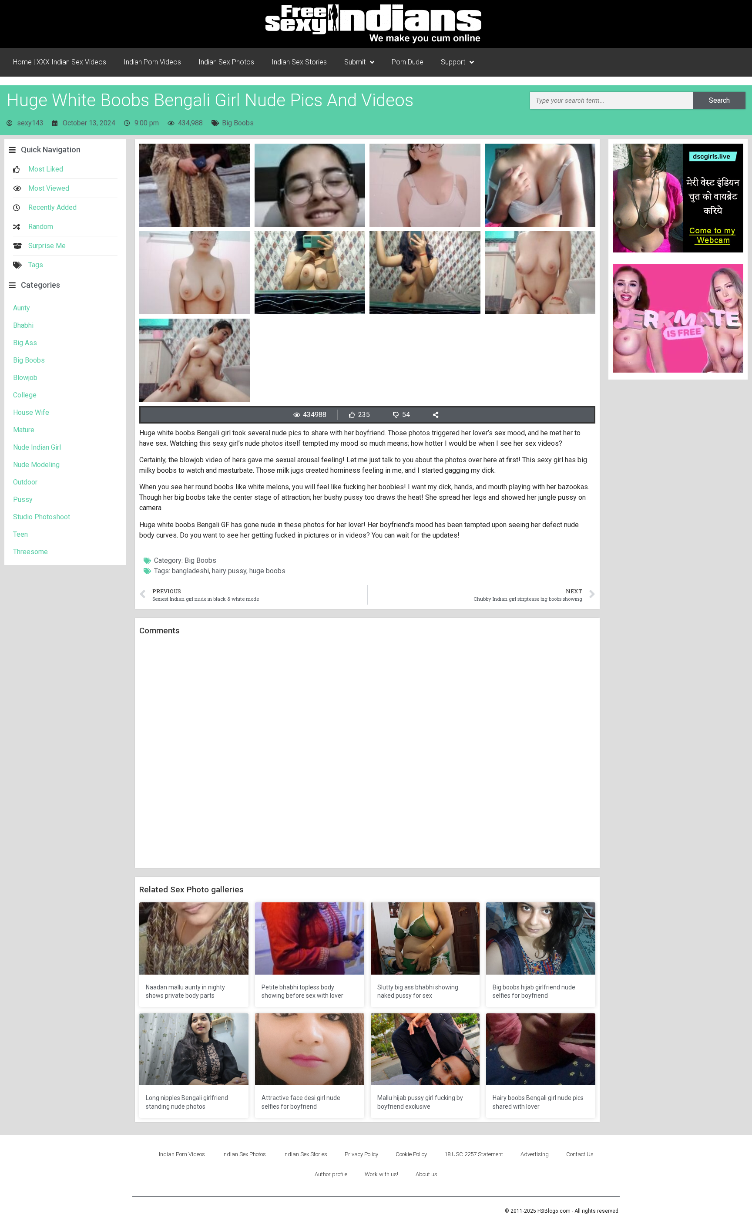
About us (426, 1174)
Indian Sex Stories (299, 62)
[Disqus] (367, 752)
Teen (20, 534)
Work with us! (381, 1174)
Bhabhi (23, 325)
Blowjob (25, 377)
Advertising (534, 1154)
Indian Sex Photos (226, 62)
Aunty (21, 308)
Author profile (331, 1174)
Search (719, 100)
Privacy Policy (361, 1154)
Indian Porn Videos (152, 62)
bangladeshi (190, 571)
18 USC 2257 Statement (473, 1154)
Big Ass (25, 343)
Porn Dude (407, 62)
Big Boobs (238, 123)
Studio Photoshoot (41, 517)
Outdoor (25, 482)
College (25, 395)
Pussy (23, 499)
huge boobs (267, 571)
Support (453, 62)
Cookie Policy (411, 1154)
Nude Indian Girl (37, 447)
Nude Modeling (36, 465)
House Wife (31, 412)
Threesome (30, 552)
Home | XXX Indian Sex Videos (59, 62)
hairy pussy (229, 571)
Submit (355, 62)
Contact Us (580, 1154)
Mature (23, 430)
